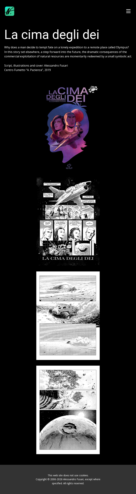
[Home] (9, 11)
